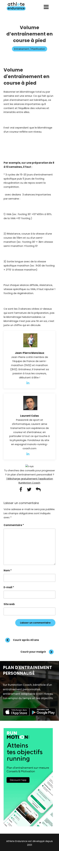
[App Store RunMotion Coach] (16, 715)
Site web (9, 604)
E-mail (9, 587)
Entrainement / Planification (29, 48)
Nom (8, 570)
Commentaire (14, 525)
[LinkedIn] (29, 382)
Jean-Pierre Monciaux (29, 353)
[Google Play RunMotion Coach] (43, 715)
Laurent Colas (29, 415)
